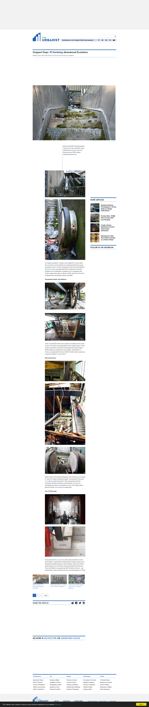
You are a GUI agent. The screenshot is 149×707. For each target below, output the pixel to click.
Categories (78, 701)
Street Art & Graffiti (55, 689)
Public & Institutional (38, 689)
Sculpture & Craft (54, 687)
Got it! (141, 704)
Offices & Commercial (39, 687)
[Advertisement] (74, 15)
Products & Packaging (73, 689)
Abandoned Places (53, 55)
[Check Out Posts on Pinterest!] (106, 40)
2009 (62, 487)
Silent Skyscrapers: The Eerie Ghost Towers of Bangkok (59, 585)
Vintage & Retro (87, 689)
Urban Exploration (105, 689)
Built (82, 40)
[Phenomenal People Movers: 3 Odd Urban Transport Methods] (77, 579)
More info (58, 704)
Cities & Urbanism (38, 682)
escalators (73, 150)
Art (72, 40)
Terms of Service (92, 701)
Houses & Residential (39, 684)
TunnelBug (48, 481)
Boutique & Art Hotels (106, 682)
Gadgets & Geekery (88, 682)
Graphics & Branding (72, 684)
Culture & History (104, 684)
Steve (39, 55)
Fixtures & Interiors (72, 680)
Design (76, 40)
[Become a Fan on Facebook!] (99, 40)
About (56, 701)
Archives (66, 701)
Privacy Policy (103, 701)
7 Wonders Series (105, 680)
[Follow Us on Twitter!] (102, 40)
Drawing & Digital (54, 680)
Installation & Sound (55, 682)
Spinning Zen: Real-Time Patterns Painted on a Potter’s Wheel (108, 238)
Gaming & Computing (89, 684)
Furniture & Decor (71, 682)
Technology (86, 676)
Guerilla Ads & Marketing (73, 687)
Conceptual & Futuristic (89, 680)
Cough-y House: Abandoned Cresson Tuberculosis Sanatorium (108, 228)
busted (69, 148)
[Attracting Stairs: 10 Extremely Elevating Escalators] (41, 579)
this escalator (58, 560)
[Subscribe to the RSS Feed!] (110, 40)
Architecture (66, 40)
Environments (88, 40)
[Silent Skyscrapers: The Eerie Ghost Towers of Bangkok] (59, 579)
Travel (102, 676)
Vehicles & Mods (87, 687)
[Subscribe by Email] (114, 40)
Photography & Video (55, 684)
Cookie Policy (112, 701)
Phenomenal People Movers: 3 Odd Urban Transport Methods (76, 586)
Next (45, 595)
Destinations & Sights (106, 687)
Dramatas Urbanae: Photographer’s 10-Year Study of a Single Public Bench (108, 208)
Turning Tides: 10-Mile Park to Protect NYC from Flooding (108, 218)
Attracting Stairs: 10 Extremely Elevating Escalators (38, 586)
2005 (56, 487)
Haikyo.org (48, 352)
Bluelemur (48, 269)
